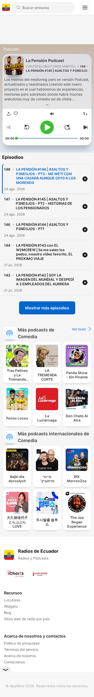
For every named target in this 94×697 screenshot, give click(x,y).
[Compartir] (9, 113)
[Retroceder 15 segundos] (27, 127)
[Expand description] (47, 105)
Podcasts (11, 49)
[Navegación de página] (85, 8)
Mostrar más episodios (47, 307)
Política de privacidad (22, 643)
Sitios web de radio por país (27, 619)
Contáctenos (14, 662)
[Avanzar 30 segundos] (67, 127)
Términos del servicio (21, 649)
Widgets (11, 606)
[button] (52, 114)
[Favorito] (16, 113)
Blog (7, 612)
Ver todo (79, 329)
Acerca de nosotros (20, 656)
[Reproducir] (47, 127)
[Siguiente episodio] (85, 127)
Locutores (12, 600)
